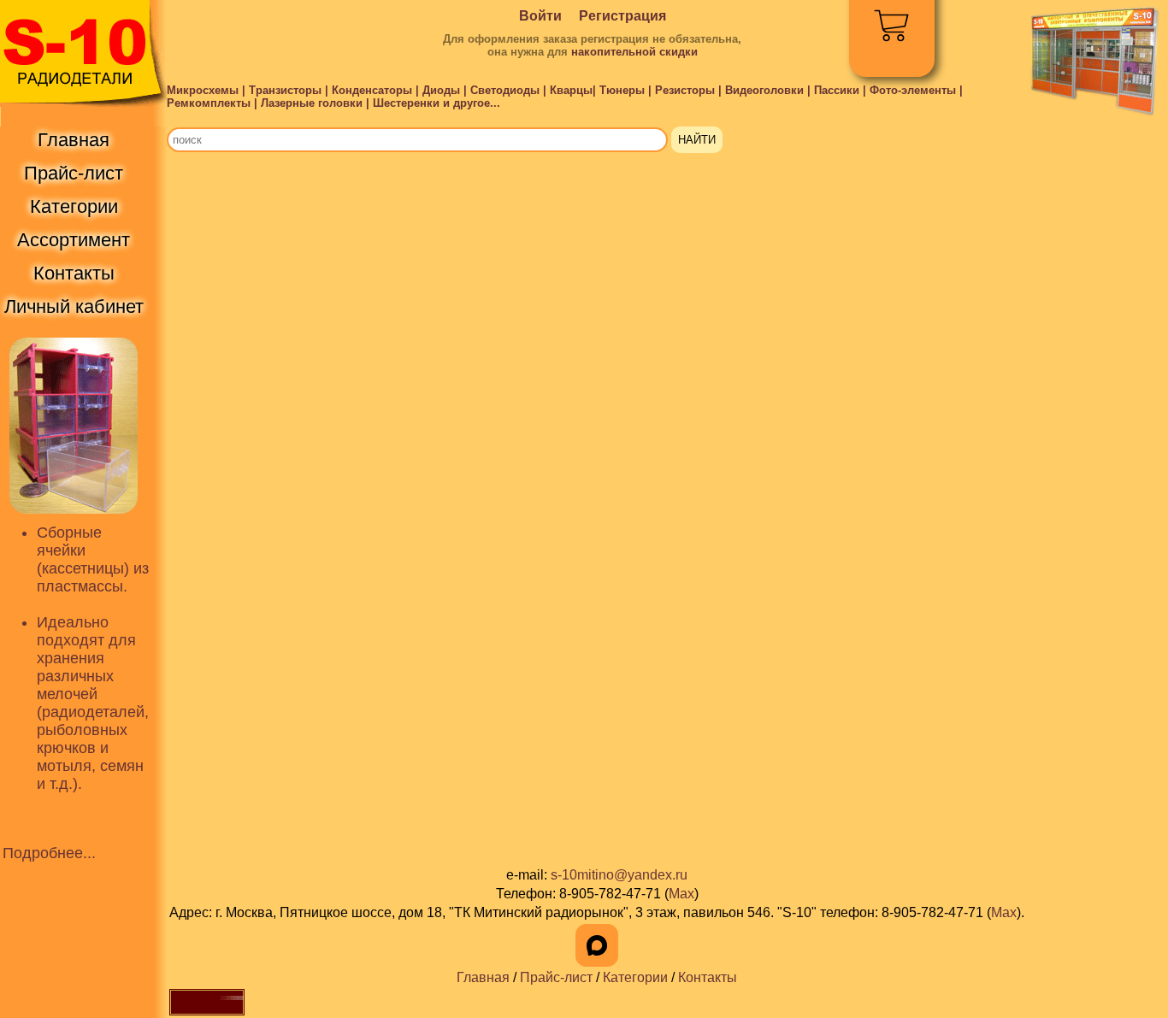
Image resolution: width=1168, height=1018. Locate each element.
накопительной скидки (634, 51)
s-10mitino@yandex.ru (619, 875)
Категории (635, 977)
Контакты (707, 977)
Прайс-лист (556, 977)
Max (681, 893)
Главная (483, 977)
